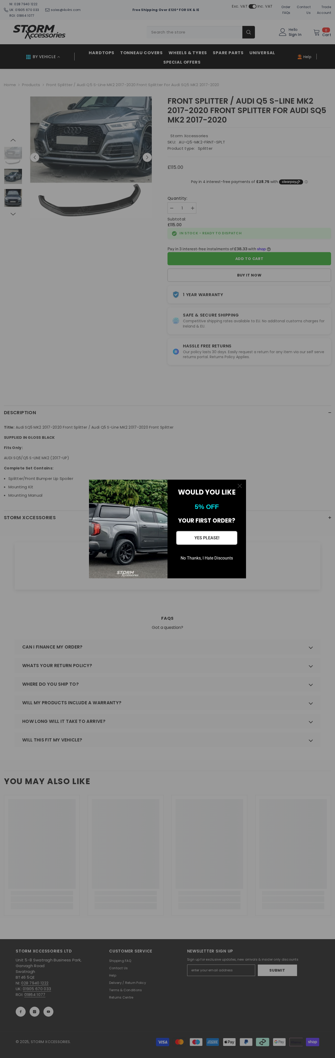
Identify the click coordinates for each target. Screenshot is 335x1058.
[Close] (239, 486)
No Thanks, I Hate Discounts (207, 558)
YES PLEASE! (206, 537)
